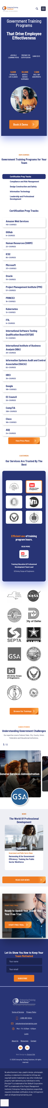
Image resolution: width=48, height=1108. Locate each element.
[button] (14, 744)
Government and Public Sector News (21, 853)
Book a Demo (20, 124)
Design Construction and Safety (23, 186)
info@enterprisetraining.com (26, 1023)
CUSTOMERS (24, 456)
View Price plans (22, 440)
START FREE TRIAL (16, 924)
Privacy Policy (31, 1012)
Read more (25, 546)
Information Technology (20, 191)
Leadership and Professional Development (22, 197)
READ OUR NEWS (22, 880)
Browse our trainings (22, 711)
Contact (33, 1041)
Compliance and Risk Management (24, 181)
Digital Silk (31, 1054)
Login (26, 1034)
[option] (24, 849)
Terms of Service (18, 1012)
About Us (15, 1041)
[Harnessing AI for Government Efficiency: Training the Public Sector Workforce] (24, 838)
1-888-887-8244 (26, 1018)
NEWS (24, 814)
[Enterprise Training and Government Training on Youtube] (20, 1047)
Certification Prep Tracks (20, 176)
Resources (24, 1041)
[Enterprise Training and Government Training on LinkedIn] (27, 1047)
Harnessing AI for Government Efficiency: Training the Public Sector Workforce (21, 859)
